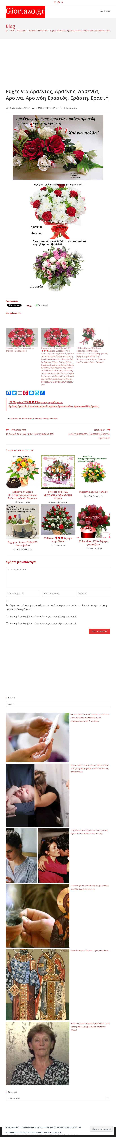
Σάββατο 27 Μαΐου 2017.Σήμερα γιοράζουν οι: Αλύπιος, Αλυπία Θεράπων (22, 495)
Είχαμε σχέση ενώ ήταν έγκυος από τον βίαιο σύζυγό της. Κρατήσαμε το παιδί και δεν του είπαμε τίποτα (90, 768)
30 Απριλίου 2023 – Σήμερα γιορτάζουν (93, 543)
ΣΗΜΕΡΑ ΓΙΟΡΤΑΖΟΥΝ (46, 108)
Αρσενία (46, 418)
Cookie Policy (57, 1132)
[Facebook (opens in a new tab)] (58, 2)
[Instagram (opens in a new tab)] (61, 2)
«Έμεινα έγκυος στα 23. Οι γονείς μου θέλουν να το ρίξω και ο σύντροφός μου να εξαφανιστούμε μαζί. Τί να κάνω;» (90, 717)
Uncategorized (28, 418)
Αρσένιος (54, 418)
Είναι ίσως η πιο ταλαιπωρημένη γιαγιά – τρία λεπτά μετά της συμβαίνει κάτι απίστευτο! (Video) (90, 1026)
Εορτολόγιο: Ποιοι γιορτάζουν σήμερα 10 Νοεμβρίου (20, 349)
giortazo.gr (15, 418)
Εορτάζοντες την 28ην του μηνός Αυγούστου (90, 950)
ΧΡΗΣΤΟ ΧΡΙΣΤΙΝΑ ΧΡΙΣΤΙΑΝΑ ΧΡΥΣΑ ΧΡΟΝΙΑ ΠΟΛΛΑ (58, 495)
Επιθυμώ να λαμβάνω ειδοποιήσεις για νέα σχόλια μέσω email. (43, 616)
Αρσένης (38, 418)
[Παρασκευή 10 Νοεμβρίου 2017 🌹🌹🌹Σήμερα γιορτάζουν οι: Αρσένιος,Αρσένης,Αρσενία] (57, 337)
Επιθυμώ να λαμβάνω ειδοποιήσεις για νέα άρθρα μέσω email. (43, 623)
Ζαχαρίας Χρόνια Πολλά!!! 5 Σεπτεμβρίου (22, 544)
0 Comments (70, 108)
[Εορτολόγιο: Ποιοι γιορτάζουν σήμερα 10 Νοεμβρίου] (22, 337)
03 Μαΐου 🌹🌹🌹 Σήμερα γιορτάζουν (58, 540)
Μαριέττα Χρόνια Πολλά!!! (93, 491)
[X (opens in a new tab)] (55, 2)
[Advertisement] (58, 67)
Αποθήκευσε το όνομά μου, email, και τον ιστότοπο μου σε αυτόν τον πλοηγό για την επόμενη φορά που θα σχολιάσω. (56, 607)
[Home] (7, 30)
